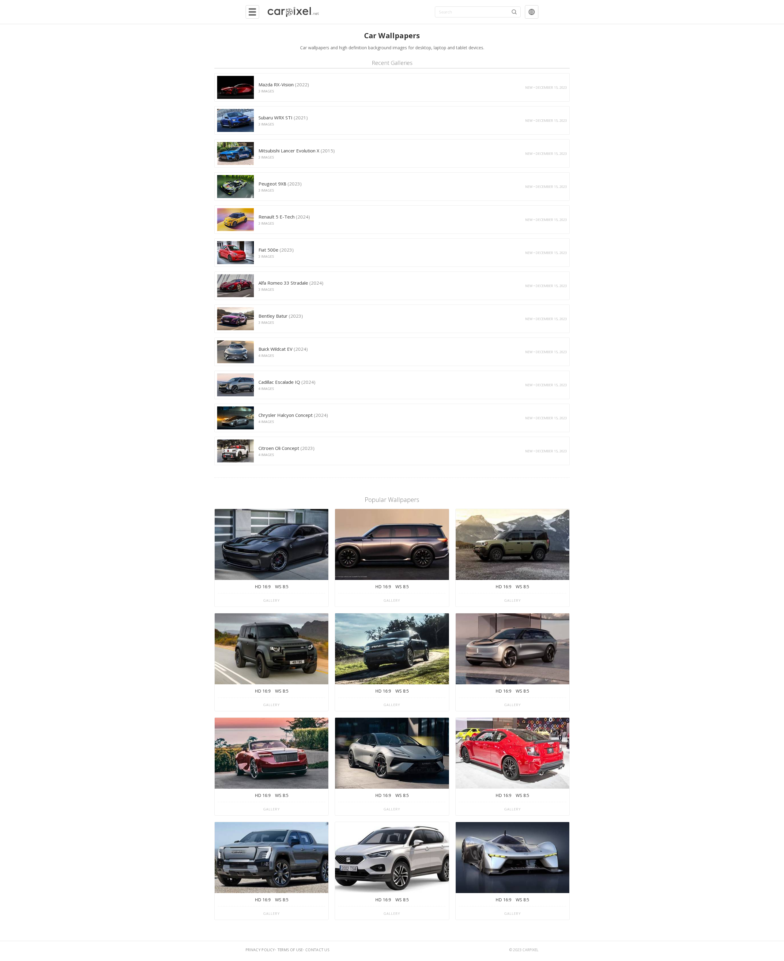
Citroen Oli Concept (286, 448)
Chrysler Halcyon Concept (293, 415)
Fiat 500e (276, 250)
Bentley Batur (280, 316)
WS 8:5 (281, 586)
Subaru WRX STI (283, 117)
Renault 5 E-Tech (284, 217)
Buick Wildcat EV (283, 349)
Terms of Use (290, 949)
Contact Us (317, 949)
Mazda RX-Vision (283, 84)
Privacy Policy (260, 949)
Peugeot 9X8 (280, 184)
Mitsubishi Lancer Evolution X (296, 151)
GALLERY (271, 600)
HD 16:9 (263, 586)
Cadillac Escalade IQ (286, 382)
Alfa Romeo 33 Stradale (290, 283)
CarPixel (530, 949)
